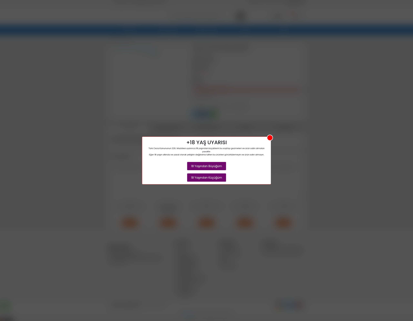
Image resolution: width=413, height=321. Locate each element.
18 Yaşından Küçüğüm (206, 178)
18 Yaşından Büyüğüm (206, 166)
